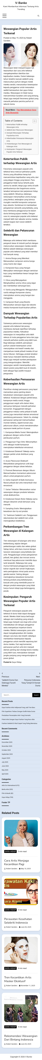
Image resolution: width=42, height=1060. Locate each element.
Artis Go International (9, 785)
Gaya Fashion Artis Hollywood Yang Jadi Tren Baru (18, 707)
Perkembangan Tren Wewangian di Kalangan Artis (19, 145)
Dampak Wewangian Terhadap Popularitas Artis (18, 134)
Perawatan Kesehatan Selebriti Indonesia (18, 920)
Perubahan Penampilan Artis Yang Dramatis (16, 715)
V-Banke (21, 3)
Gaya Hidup (16, 662)
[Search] (38, 16)
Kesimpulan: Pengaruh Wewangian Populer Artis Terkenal (19, 150)
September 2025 (7, 754)
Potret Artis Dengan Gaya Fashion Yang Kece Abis (18, 719)
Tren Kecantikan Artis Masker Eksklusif (17, 979)
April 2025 (5, 774)
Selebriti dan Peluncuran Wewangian (20, 130)
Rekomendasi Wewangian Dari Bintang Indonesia (20, 1037)
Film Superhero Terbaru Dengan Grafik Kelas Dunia (18, 711)
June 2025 (5, 766)
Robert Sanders (11, 869)
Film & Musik (6, 793)
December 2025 (7, 742)
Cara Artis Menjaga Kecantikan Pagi (16, 862)
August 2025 (6, 758)
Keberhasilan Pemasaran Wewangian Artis (20, 139)
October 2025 (6, 750)
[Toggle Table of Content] (33, 121)
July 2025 (5, 762)
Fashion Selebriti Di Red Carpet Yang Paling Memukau (19, 723)
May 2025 (5, 770)
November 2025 (7, 746)
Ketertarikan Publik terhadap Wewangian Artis (17, 126)
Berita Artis (5, 789)
